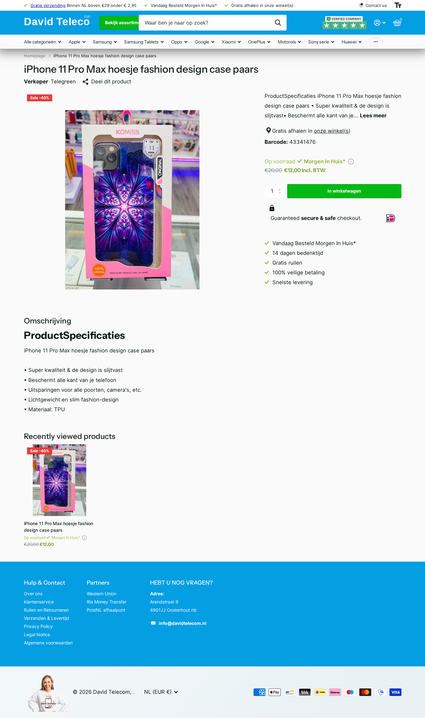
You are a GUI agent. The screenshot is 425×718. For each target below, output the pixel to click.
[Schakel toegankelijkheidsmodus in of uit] (397, 5)
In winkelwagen (344, 191)
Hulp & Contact (44, 582)
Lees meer (373, 115)
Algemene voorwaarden (48, 642)
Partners (98, 582)
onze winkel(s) (332, 131)
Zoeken (278, 23)
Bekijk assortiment (125, 22)
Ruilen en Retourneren (46, 610)
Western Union (101, 593)
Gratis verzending (48, 5)
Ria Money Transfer (106, 601)
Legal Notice (37, 634)
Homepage (34, 55)
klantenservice (39, 601)
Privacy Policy (38, 626)
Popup (351, 161)
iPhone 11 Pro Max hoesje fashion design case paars (58, 527)
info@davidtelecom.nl (182, 623)
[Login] (380, 23)
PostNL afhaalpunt (106, 610)
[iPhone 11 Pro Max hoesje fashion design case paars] (59, 480)
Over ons (33, 593)
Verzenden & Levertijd (46, 618)
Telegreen (63, 81)
